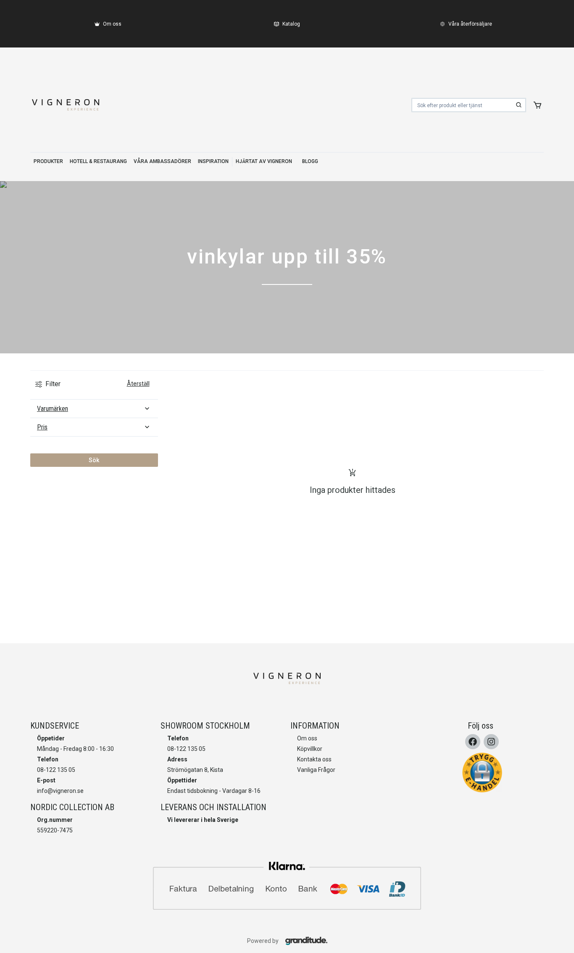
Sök (94, 460)
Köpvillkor (309, 748)
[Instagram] (491, 741)
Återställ (138, 383)
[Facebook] (472, 741)
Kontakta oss (314, 759)
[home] (65, 105)
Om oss (307, 738)
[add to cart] (537, 105)
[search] (519, 105)
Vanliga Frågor (316, 769)
